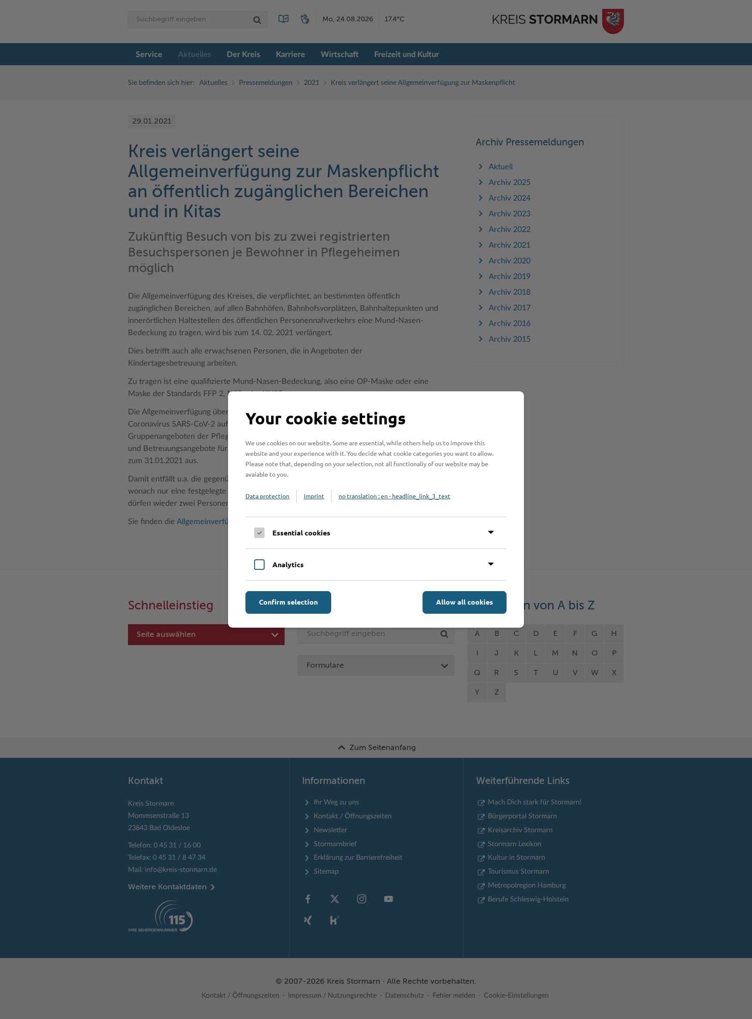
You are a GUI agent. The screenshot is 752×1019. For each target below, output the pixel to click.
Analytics (288, 564)
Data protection (267, 496)
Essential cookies (301, 532)
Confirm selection (288, 601)
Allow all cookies (464, 601)
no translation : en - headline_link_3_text (394, 496)
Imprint (314, 496)
